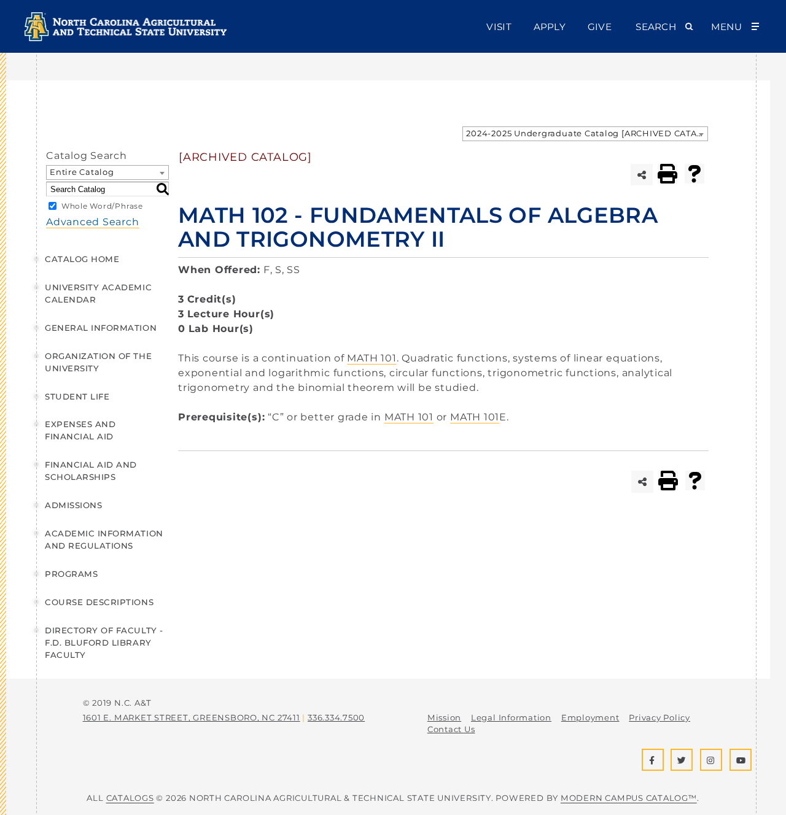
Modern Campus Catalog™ (629, 798)
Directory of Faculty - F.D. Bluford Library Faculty (104, 642)
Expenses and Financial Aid (80, 430)
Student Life (77, 396)
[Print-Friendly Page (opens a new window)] (667, 173)
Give (600, 27)
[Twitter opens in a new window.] (682, 760)
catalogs (130, 798)
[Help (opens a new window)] (694, 173)
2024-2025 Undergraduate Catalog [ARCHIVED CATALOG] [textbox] (586, 133)
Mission (444, 717)
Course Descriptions (99, 602)
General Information (101, 328)
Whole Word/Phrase (102, 206)
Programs (71, 574)
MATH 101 (371, 358)
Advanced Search (92, 222)
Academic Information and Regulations (104, 539)
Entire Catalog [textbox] (82, 172)
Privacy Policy (659, 717)
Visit (498, 27)
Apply (550, 27)
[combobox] (585, 133)
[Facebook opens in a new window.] (653, 760)
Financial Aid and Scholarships (91, 471)
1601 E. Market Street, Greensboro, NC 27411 (191, 717)
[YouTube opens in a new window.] (741, 760)
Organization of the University (98, 362)
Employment (590, 717)
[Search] (163, 189)
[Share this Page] (641, 174)
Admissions (73, 505)
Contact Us (451, 729)
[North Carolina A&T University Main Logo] (126, 38)
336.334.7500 (336, 717)
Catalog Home (82, 259)
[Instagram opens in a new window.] (711, 760)
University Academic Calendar (98, 293)
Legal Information (511, 717)
